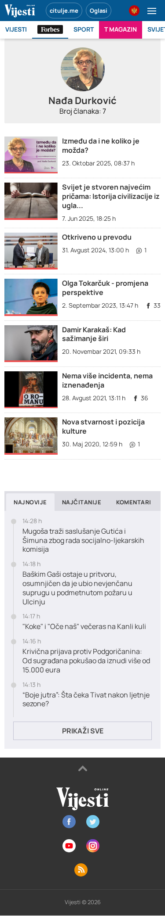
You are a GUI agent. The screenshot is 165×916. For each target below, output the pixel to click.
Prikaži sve (82, 731)
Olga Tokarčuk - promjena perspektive (105, 287)
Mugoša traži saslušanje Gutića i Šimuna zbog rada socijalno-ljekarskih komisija (83, 540)
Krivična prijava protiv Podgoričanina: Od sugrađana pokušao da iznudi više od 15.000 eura (86, 660)
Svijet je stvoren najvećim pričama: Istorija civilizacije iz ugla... (111, 196)
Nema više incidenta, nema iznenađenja (107, 380)
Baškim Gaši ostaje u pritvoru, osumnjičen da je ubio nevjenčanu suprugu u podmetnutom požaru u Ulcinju (77, 588)
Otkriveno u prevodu (97, 237)
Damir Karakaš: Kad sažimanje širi (94, 334)
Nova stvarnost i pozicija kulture (103, 426)
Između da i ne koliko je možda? (100, 145)
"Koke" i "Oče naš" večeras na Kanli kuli (84, 626)
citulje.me (64, 10)
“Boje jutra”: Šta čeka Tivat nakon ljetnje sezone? (86, 699)
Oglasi (98, 10)
